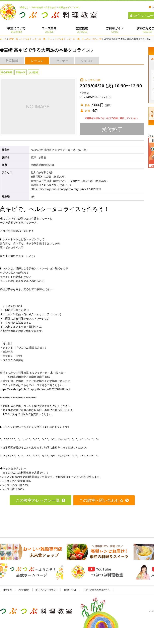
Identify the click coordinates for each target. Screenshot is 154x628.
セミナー (62, 61)
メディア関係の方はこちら (96, 589)
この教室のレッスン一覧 (38, 500)
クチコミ (87, 61)
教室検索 (82, 29)
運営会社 (7, 589)
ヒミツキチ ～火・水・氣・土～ (36, 38)
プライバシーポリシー (46, 589)
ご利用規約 (23, 589)
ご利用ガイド (115, 29)
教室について (16, 29)
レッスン (37, 61)
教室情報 (12, 61)
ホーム (3, 38)
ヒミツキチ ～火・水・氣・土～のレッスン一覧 (78, 38)
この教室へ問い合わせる (101, 500)
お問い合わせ (70, 589)
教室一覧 (13, 38)
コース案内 (49, 29)
